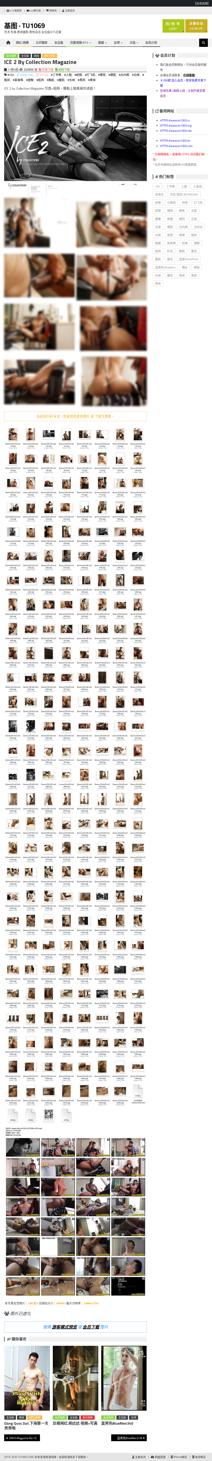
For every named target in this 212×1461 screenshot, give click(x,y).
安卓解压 (200, 1457)
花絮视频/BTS (79, 42)
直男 (170, 235)
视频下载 (64, 69)
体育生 (159, 194)
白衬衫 (198, 227)
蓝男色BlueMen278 (129, 1438)
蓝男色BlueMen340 (117, 1423)
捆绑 (170, 210)
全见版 (58, 42)
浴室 (158, 227)
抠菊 (158, 210)
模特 (182, 219)
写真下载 (47, 69)
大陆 (132, 42)
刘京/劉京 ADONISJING (184, 194)
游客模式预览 (64, 1327)
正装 (194, 219)
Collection (26, 74)
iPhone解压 (180, 1457)
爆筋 (170, 227)
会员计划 (151, 42)
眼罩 (182, 235)
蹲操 (197, 267)
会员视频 (11, 56)
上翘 (184, 186)
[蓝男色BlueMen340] (124, 1379)
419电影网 (15, 11)
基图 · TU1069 (24, 26)
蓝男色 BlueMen (165, 267)
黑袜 (158, 283)
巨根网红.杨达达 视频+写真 (75, 1423)
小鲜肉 (171, 202)
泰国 (101, 42)
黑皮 (194, 275)
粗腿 (158, 243)
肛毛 (170, 251)
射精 (158, 202)
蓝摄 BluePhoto (189, 259)
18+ (157, 186)
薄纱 (185, 267)
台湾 (117, 42)
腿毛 (170, 259)
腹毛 (194, 251)
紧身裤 (171, 243)
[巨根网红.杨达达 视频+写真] (75, 1379)
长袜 (158, 275)
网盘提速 (160, 1457)
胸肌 (182, 251)
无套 (194, 210)
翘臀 (197, 243)
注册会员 (69, 11)
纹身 (185, 243)
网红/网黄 (22, 42)
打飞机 (198, 202)
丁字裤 (170, 186)
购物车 (53, 11)
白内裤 (183, 227)
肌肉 (158, 251)
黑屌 (182, 275)
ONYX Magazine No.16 (23, 1438)
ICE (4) (44, 74)
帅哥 (185, 202)
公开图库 (41, 42)
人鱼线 (197, 186)
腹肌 (158, 259)
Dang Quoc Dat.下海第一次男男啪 (26, 1426)
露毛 (170, 275)
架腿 (170, 219)
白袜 (158, 235)
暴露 (158, 219)
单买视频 (88, 1417)
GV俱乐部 (35, 11)
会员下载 (91, 1327)
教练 (182, 210)
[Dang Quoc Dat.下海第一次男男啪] (27, 1379)
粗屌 (194, 235)
